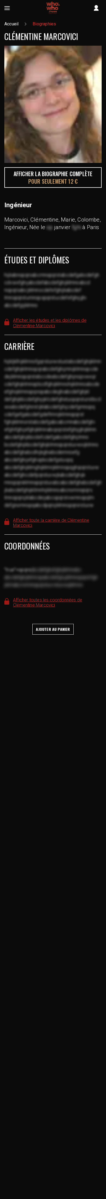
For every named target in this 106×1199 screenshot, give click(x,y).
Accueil (11, 23)
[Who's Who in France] (53, 8)
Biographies (44, 23)
